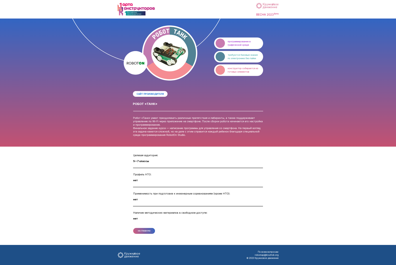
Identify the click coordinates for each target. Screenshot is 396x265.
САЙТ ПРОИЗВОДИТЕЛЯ (150, 94)
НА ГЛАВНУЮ (144, 231)
